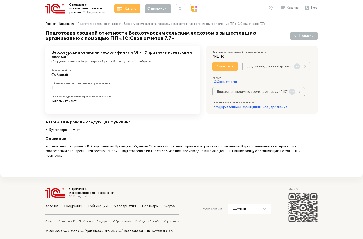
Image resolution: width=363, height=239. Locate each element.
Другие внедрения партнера (273, 66)
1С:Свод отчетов (225, 82)
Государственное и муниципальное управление (249, 107)
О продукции (158, 9)
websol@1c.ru (164, 231)
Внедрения (66, 23)
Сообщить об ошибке (148, 221)
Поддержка (103, 221)
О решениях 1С (67, 221)
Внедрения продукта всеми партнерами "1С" (256, 92)
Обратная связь (122, 221)
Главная (50, 23)
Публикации (98, 206)
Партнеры (150, 206)
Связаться (225, 66)
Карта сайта (171, 221)
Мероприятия (125, 206)
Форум (169, 206)
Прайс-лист (86, 221)
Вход (314, 7)
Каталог (51, 206)
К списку (306, 36)
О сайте (50, 221)
